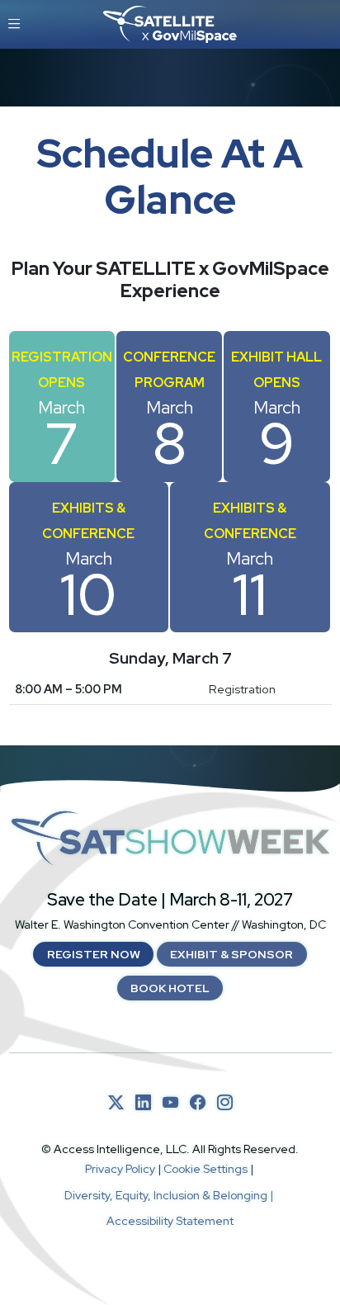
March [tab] (62, 415)
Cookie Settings (205, 1168)
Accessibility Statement (170, 1220)
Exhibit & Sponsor (231, 954)
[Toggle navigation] (14, 24)
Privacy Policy (120, 1168)
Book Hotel (170, 988)
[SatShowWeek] (170, 838)
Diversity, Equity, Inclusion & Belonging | (170, 1195)
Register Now (93, 954)
